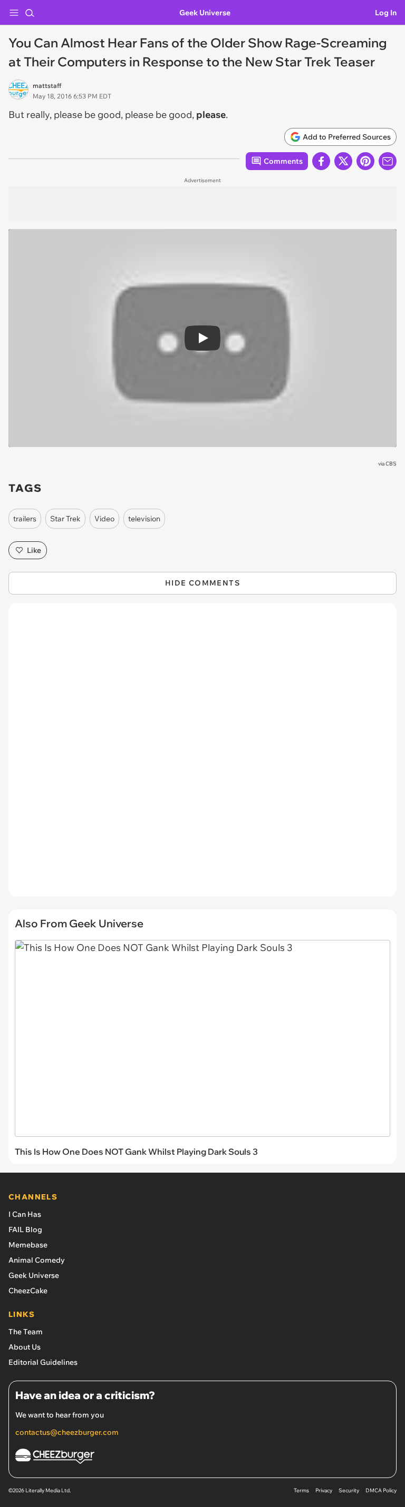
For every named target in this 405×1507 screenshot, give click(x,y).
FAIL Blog (25, 1229)
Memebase (27, 1245)
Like (34, 550)
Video (104, 518)
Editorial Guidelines (43, 1362)
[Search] (29, 12)
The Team (25, 1331)
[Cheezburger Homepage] (202, 1457)
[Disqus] (202, 755)
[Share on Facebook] (321, 161)
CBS (391, 463)
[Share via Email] (388, 161)
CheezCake (27, 1290)
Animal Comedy (36, 1260)
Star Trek (65, 518)
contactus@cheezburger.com (67, 1432)
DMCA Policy (381, 1490)
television (144, 518)
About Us (24, 1347)
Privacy (323, 1490)
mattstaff (47, 86)
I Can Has (24, 1214)
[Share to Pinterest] (365, 161)
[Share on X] (343, 161)
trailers (24, 518)
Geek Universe (204, 12)
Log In (386, 12)
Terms (301, 1490)
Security (349, 1490)
